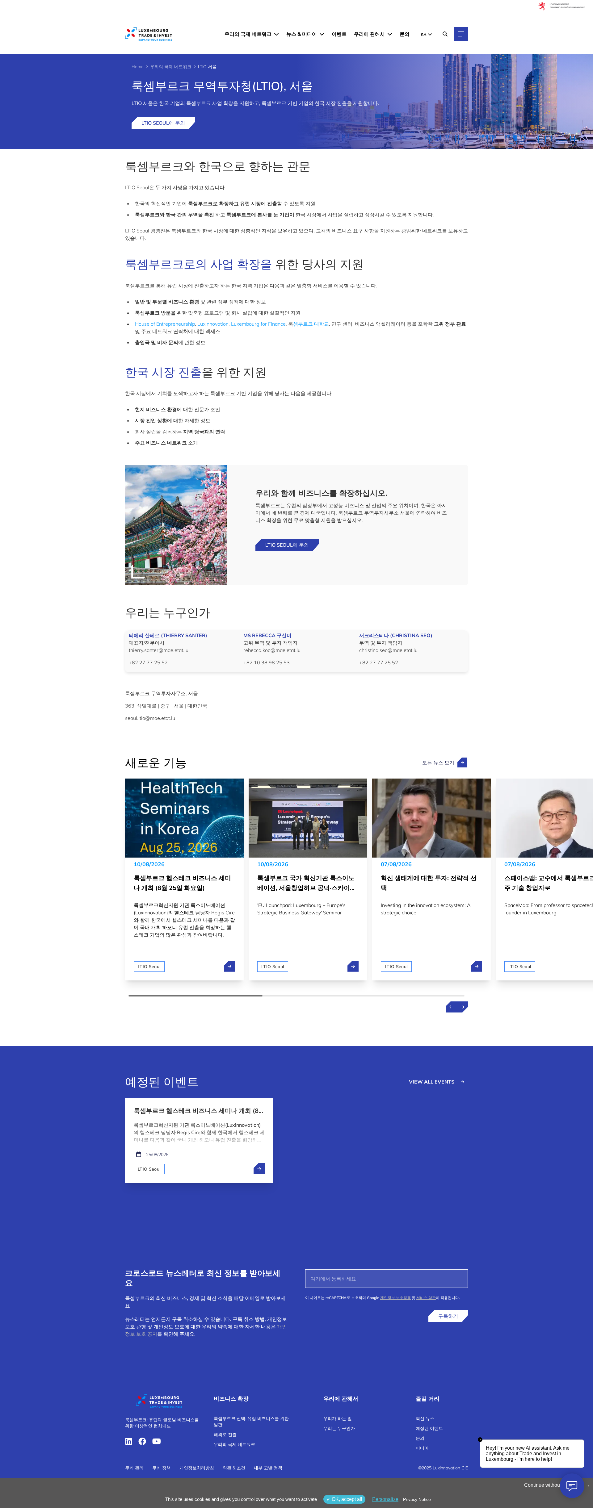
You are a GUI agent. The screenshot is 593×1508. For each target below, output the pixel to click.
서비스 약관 (426, 1297)
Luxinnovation (213, 324)
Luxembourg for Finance (258, 324)
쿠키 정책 (161, 1468)
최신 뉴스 (425, 1418)
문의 (405, 34)
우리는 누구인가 (339, 1428)
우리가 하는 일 (337, 1418)
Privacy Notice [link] (417, 1499)
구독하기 (448, 1316)
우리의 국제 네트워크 (248, 34)
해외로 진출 (225, 1434)
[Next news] (462, 1007)
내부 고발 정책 (268, 1468)
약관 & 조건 (234, 1468)
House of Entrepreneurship (165, 324)
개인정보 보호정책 (395, 1297)
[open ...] (259, 1168)
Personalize (385, 1499)
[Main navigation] (461, 34)
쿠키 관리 (134, 1468)
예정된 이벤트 (429, 1428)
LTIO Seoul (149, 966)
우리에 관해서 (369, 34)
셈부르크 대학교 (311, 324)
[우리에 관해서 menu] (389, 34)
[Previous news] (451, 1007)
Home (138, 66)
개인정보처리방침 (196, 1468)
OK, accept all (346, 1499)
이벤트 (339, 34)
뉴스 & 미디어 (301, 34)
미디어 (422, 1448)
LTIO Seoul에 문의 (163, 123)
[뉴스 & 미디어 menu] (321, 34)
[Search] (445, 34)
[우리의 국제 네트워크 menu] (276, 34)
